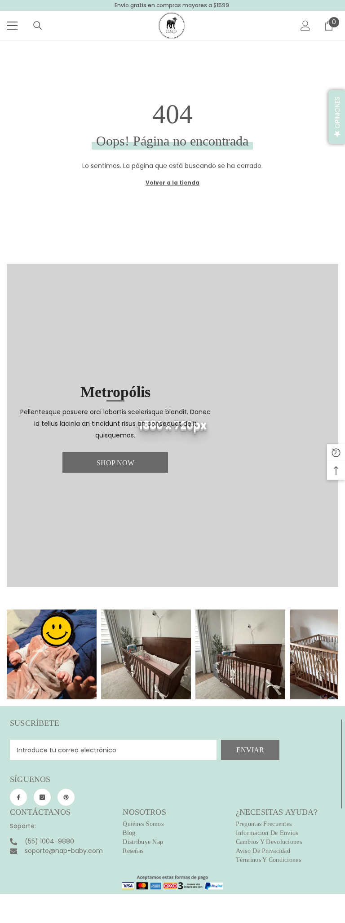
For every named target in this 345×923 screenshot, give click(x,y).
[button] (336, 117)
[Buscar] (37, 25)
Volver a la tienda (172, 182)
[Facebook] (18, 797)
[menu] (12, 25)
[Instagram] (42, 797)
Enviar (250, 750)
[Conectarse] (305, 26)
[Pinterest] (66, 797)
